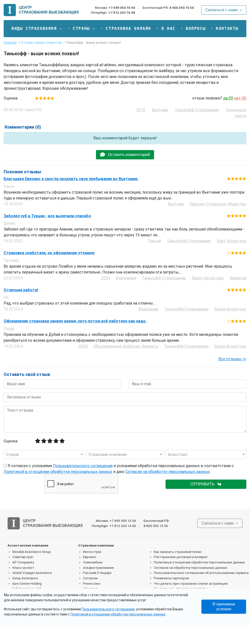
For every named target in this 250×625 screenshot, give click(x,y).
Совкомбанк (93, 562)
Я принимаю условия (223, 606)
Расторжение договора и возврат (181, 557)
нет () (240, 98)
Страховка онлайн (128, 28)
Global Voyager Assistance (32, 573)
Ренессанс (92, 583)
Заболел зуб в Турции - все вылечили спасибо (47, 216)
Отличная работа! (21, 290)
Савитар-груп (22, 557)
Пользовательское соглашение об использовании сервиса (201, 573)
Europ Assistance (25, 578)
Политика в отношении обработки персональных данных (199, 562)
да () (228, 98)
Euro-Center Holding (27, 583)
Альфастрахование (98, 568)
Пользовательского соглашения (83, 465)
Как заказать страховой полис (178, 552)
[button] (37, 28)
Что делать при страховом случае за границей (191, 583)
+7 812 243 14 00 (121, 12)
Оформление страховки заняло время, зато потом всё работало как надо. (75, 321)
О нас (168, 28)
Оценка (10, 441)
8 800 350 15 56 (181, 8)
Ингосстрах (92, 552)
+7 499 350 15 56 (121, 8)
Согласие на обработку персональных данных (167, 471)
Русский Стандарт (97, 573)
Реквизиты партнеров (171, 578)
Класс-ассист (23, 568)
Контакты (227, 28)
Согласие (90, 578)
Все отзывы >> (232, 359)
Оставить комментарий (127, 155)
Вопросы (196, 28)
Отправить (204, 484)
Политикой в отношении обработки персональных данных (58, 471)
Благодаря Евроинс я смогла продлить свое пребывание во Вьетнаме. (71, 179)
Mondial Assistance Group (31, 552)
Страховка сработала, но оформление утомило (49, 253)
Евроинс (89, 557)
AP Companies (23, 562)
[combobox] (44, 454)
